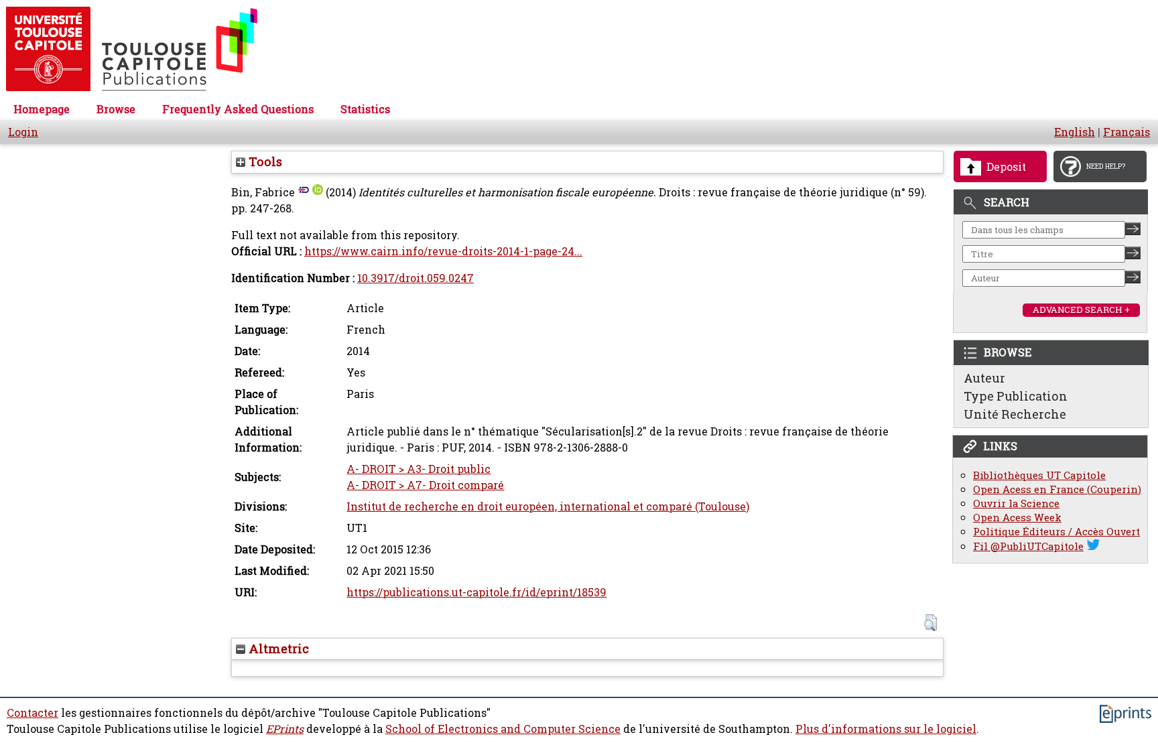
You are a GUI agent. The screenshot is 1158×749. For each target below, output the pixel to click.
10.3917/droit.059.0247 (415, 278)
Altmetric (277, 648)
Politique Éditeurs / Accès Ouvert (1056, 532)
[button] (930, 622)
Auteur (984, 378)
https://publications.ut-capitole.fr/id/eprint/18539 (476, 592)
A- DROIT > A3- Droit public (418, 469)
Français (1126, 132)
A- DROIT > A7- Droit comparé (425, 485)
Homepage (41, 109)
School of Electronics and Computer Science (503, 729)
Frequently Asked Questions (238, 109)
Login (23, 132)
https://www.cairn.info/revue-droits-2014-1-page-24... (443, 251)
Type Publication (1016, 396)
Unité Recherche (1015, 414)
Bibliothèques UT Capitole (1039, 475)
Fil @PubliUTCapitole (1028, 546)
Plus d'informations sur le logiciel (885, 729)
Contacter (32, 712)
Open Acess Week (1017, 517)
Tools (263, 161)
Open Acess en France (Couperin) (1057, 489)
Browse (115, 109)
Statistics (365, 109)
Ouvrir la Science (1016, 503)
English (1074, 132)
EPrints (285, 729)
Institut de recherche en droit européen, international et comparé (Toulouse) (547, 506)
